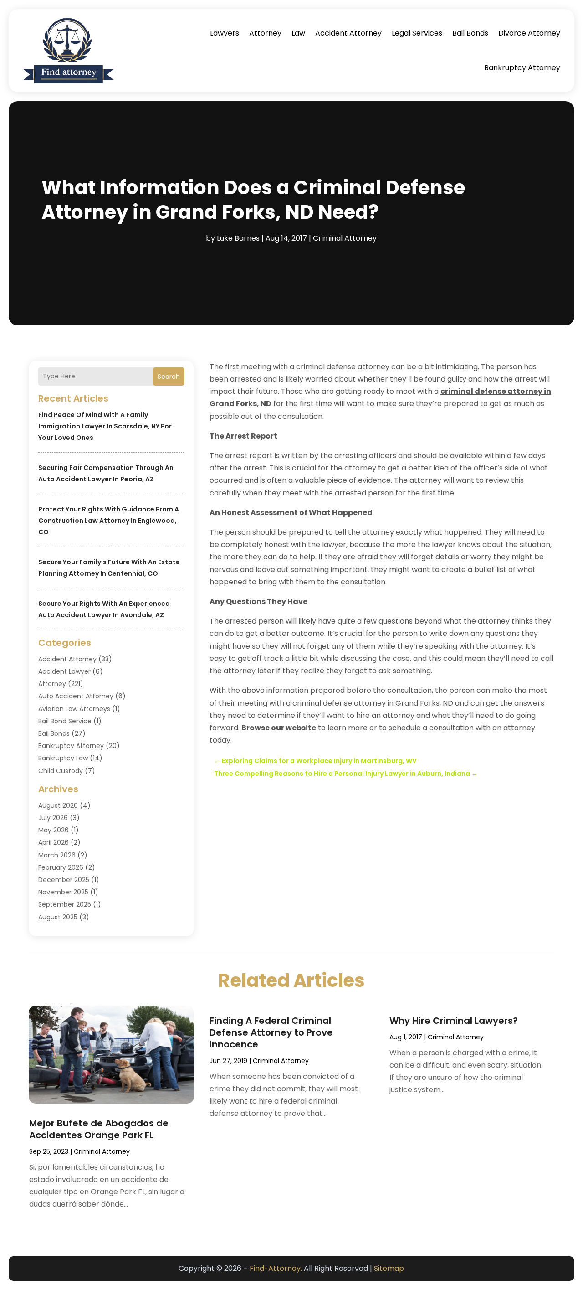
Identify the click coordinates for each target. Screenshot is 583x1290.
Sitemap (389, 1268)
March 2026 (57, 855)
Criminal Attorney (345, 238)
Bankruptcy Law (63, 758)
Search (169, 376)
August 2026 (58, 805)
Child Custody (60, 770)
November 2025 (63, 892)
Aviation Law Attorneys (74, 708)
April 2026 (53, 842)
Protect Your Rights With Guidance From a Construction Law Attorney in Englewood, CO (108, 521)
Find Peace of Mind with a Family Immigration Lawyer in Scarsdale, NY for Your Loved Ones (105, 426)
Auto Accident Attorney (75, 696)
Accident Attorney (348, 33)
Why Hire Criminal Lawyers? (453, 1020)
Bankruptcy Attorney (522, 67)
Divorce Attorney (529, 33)
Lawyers (224, 33)
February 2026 (60, 867)
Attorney (265, 33)
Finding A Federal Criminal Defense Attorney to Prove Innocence (271, 1032)
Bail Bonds (470, 33)
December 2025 (63, 879)
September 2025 (64, 904)
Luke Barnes (238, 238)
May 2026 (53, 830)
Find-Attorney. (276, 1268)
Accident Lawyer (64, 671)
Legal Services (417, 33)
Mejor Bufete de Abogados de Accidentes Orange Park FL (99, 1129)
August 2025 (57, 917)
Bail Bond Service (65, 721)
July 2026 (53, 817)
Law (298, 33)
